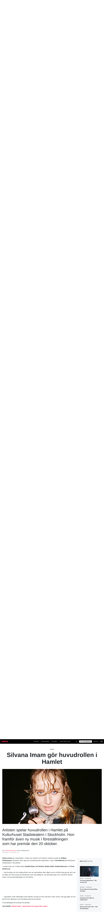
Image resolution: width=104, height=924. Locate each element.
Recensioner (45, 741)
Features (54, 741)
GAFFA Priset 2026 (65, 741)
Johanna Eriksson (10, 850)
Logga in (95, 741)
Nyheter (36, 741)
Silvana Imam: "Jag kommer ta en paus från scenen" (29, 906)
